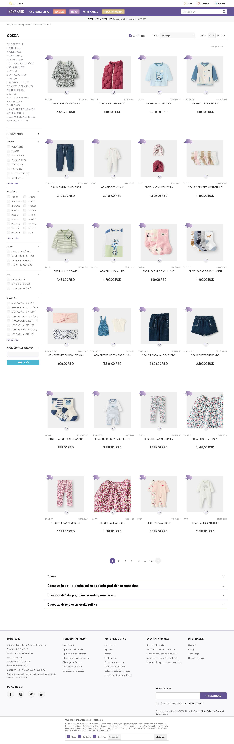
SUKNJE (13, 105)
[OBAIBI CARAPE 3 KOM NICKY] (159, 242)
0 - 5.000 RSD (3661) (21, 251)
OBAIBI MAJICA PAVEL (66, 271)
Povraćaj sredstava (114, 662)
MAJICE (14, 52)
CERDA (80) (17, 164)
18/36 (15, 215)
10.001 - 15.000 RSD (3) (22, 260)
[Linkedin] (41, 694)
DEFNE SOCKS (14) (20, 173)
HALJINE (48, 99)
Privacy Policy (206, 711)
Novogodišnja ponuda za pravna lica (163, 662)
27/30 (31, 228)
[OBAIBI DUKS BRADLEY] (205, 74)
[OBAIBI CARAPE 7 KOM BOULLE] (205, 158)
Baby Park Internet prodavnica (20, 24)
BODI (11, 94)
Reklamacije (110, 658)
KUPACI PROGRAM (18, 98)
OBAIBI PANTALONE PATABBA (158, 355)
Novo (74, 11)
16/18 (15, 210)
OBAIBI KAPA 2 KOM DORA (159, 187)
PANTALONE (16, 67)
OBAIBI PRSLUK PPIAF (112, 103)
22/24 (31, 219)
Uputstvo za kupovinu (73, 649)
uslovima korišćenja (193, 703)
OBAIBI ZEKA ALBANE (159, 522)
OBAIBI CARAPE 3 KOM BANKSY (66, 438)
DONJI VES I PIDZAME (20, 86)
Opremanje (90, 11)
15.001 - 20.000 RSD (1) (22, 264)
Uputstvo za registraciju (74, 653)
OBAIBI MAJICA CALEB (158, 103)
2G (30, 232)
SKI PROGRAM (15, 113)
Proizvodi (39, 24)
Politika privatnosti (72, 666)
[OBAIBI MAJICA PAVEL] (66, 242)
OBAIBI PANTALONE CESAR (66, 187)
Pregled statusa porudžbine (118, 675)
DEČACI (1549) (18, 279)
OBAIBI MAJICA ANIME (112, 271)
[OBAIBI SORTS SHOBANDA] (205, 326)
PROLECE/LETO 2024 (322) (25, 316)
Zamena (109, 653)
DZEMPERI (14, 56)
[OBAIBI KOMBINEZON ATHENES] (112, 410)
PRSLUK (94, 99)
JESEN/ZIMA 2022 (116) (23, 334)
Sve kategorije (39, 11)
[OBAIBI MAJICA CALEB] (159, 74)
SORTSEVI (15, 59)
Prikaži (203, 35)
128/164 (16, 206)
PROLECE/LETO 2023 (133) (24, 320)
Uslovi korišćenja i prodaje (117, 670)
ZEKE (12, 71)
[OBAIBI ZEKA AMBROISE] (205, 494)
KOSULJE (14, 48)
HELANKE (14, 101)
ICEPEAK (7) (17, 178)
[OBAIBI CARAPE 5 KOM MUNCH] (205, 242)
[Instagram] (21, 694)
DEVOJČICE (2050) (21, 283)
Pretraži (23, 362)
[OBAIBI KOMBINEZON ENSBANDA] (112, 326)
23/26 (16, 224)
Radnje (191, 649)
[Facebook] (10, 694)
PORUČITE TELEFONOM (171, 19)
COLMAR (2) (17, 169)
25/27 (15, 228)
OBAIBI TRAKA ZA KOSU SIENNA (66, 355)
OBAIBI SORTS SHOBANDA (205, 355)
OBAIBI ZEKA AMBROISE (205, 522)
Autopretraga (139, 36)
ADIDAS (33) (17, 146)
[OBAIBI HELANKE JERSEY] (159, 410)
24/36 (32, 224)
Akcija (59, 11)
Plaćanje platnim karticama (76, 658)
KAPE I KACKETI (17, 120)
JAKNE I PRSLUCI (18, 82)
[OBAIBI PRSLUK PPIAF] (112, 74)
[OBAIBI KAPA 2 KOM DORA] (159, 158)
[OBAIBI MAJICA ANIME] (112, 242)
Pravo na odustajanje (115, 666)
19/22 (16, 219)
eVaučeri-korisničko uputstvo (160, 649)
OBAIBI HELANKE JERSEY (158, 438)
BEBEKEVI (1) (18, 155)
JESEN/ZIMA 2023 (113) (23, 325)
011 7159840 (22, 649)
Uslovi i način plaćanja (73, 670)
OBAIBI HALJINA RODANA (66, 103)
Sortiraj (155, 35)
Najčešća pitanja (196, 658)
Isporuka (109, 649)
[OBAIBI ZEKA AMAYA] (112, 158)
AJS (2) (15, 151)
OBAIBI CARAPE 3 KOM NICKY (159, 271)
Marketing (101, 737)
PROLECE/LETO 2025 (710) (25, 307)
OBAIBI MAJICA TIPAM (205, 438)
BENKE (12, 78)
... (145, 560)
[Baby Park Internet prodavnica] (16, 11)
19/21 (31, 215)
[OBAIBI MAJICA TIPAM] (205, 410)
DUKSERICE (15, 44)
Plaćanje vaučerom (72, 662)
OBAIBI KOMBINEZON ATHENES (112, 438)
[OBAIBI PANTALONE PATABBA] (159, 326)
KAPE (139, 183)
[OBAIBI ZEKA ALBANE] (159, 494)
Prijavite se (213, 695)
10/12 (31, 197)
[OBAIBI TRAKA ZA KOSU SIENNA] (66, 326)
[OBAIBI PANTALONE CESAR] (66, 158)
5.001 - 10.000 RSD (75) (23, 255)
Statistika (87, 737)
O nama (192, 645)
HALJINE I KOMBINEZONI (21, 109)
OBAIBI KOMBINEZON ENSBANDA (112, 355)
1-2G (15, 197)
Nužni (73, 737)
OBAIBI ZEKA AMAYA (112, 187)
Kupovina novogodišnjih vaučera (161, 653)
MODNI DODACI (16, 90)
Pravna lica (68, 645)
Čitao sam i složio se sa (182, 703)
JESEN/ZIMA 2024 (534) (23, 311)
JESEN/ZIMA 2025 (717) (23, 303)
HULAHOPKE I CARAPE (21, 117)
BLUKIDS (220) (19, 160)
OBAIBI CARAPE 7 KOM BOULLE (205, 187)
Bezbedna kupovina (155, 645)
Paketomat (110, 645)
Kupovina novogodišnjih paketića (162, 658)
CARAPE (187, 183)
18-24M (32, 210)
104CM (17, 201)
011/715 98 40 (190, 19)
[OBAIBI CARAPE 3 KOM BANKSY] (66, 410)
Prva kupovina (113, 11)
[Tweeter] (31, 694)
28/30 (16, 232)
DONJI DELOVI (16, 75)
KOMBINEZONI (97, 351)
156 (151, 560)
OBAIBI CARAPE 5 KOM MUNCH (205, 271)
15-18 (32, 206)
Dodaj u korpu (67, 130)
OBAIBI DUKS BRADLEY (205, 103)
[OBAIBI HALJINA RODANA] (66, 74)
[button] (24, 141)
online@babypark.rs (23, 653)
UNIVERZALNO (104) (21, 288)
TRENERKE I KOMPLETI (20, 63)
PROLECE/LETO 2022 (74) (24, 329)
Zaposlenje (193, 653)
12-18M (31, 201)
